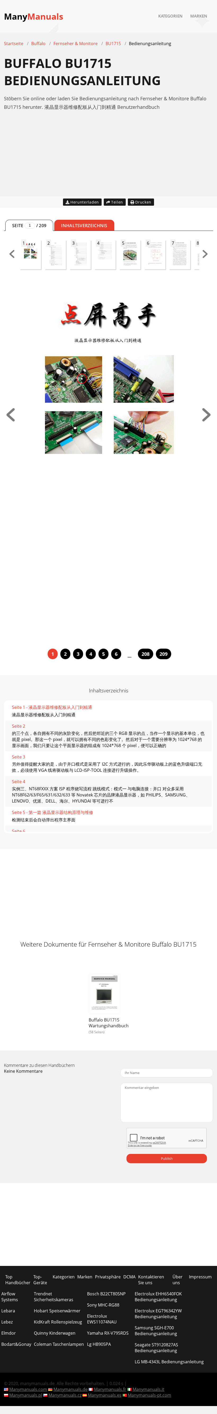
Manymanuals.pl (25, 1395)
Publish (167, 1158)
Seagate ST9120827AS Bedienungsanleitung (156, 1347)
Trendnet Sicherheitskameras (53, 1297)
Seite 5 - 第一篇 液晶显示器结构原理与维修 (52, 812)
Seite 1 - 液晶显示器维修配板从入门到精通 (52, 707)
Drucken (143, 202)
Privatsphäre (108, 1277)
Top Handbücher (17, 1280)
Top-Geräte (40, 1280)
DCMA (129, 1277)
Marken (198, 16)
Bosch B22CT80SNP (106, 1294)
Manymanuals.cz (65, 1395)
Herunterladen (84, 202)
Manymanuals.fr (110, 1389)
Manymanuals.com (28, 1389)
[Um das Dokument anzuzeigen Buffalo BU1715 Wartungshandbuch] (104, 995)
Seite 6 (18, 831)
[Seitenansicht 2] (206, 420)
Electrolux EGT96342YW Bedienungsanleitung (158, 1314)
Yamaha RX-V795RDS (108, 1333)
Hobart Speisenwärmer (57, 1311)
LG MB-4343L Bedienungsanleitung (169, 1362)
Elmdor (8, 1333)
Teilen (117, 202)
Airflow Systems (9, 1297)
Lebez (7, 1322)
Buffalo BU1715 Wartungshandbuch (109, 1023)
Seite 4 (18, 781)
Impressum (200, 1277)
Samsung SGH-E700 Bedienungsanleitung (156, 1331)
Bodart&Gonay (16, 1344)
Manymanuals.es (104, 1395)
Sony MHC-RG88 (103, 1305)
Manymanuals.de (70, 1389)
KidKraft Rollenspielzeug (58, 1322)
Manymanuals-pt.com (149, 1395)
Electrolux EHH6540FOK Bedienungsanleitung (158, 1297)
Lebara (8, 1311)
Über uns (178, 1280)
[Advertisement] (108, 159)
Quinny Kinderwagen (54, 1333)
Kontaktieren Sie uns (151, 1280)
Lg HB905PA (99, 1344)
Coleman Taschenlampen (59, 1344)
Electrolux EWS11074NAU (102, 1319)
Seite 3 (18, 757)
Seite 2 (18, 726)
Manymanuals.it (148, 1389)
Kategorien (170, 16)
